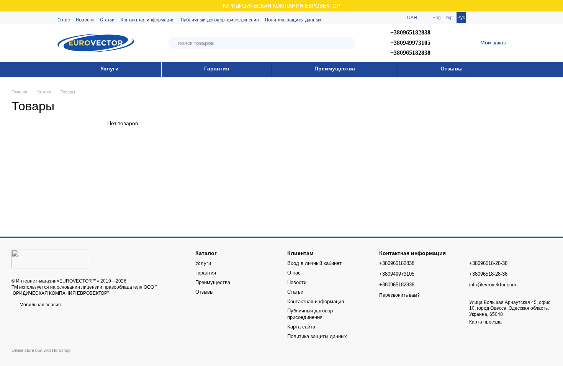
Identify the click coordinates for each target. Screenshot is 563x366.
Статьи (107, 20)
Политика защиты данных (293, 20)
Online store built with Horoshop (40, 350)
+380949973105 (410, 42)
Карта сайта (301, 327)
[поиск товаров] (349, 43)
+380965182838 (410, 32)
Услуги (109, 68)
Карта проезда (485, 322)
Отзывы (451, 68)
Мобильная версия (39, 304)
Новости (85, 20)
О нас (63, 20)
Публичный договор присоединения (220, 20)
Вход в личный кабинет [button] (314, 263)
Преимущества (334, 68)
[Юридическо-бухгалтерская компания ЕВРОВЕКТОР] (49, 258)
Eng (436, 17)
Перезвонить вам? (399, 295)
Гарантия (216, 68)
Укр (449, 17)
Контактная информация (148, 20)
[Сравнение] (479, 17)
